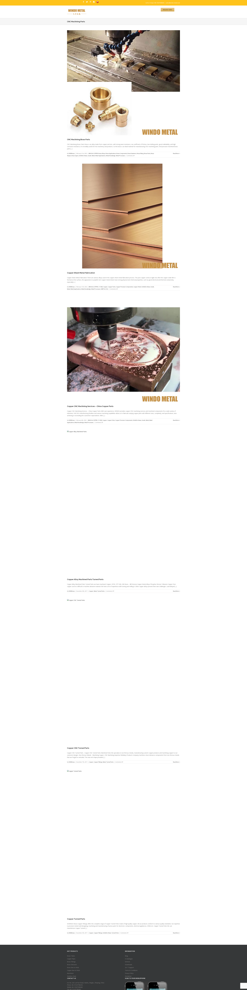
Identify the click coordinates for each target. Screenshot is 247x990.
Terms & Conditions (131, 970)
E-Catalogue (129, 959)
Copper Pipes (71, 959)
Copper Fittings (98, 762)
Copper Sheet (137, 287)
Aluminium (70, 973)
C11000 (101, 287)
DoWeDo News (83, 156)
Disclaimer (128, 976)
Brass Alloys (101, 153)
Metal (93, 156)
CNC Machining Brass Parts (78, 139)
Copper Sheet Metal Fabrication (81, 273)
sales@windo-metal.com (173, 3)
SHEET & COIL (104, 289)
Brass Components (121, 153)
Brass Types (75, 156)
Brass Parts (147, 153)
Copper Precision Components (124, 287)
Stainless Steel (71, 976)
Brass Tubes (71, 956)
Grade (89, 156)
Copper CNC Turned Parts (78, 748)
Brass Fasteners (132, 153)
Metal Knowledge (110, 156)
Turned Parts (100, 591)
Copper (105, 287)
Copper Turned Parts (76, 919)
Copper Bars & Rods (73, 970)
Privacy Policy (129, 973)
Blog (126, 956)
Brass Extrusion (72, 964)
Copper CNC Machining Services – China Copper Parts (90, 406)
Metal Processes (120, 156)
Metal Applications (100, 156)
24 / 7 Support (129, 967)
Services (127, 962)
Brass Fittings (71, 962)
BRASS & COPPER (93, 153)
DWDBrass (72, 153)
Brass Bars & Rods (73, 967)
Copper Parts (111, 287)
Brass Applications (111, 153)
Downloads (128, 964)
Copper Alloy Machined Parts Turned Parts (85, 579)
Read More (176, 153)
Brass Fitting (140, 153)
